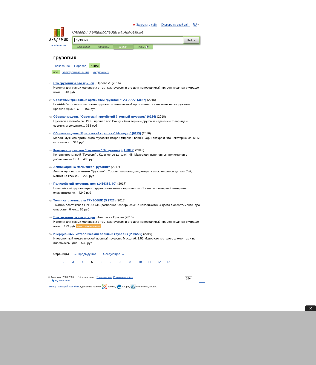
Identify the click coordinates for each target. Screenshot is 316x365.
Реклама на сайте (123, 277)
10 (140, 262)
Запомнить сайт (147, 24)
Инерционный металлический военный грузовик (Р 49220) (97, 234)
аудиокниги (101, 72)
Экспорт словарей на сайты (63, 286)
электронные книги (75, 72)
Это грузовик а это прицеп (73, 83)
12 (159, 262)
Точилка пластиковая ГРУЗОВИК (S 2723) (84, 200)
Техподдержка (104, 277)
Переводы (103, 46)
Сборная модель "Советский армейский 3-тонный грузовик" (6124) (104, 116)
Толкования (82, 46)
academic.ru (58, 45)
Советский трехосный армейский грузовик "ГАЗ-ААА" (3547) (99, 99)
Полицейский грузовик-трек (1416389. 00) (85, 183)
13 (168, 262)
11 (149, 262)
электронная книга (88, 226)
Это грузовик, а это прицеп (74, 217)
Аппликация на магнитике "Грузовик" (81, 167)
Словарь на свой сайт (175, 24)
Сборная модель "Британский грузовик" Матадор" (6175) (97, 133)
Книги (123, 46)
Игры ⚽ (143, 46)
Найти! (191, 40)
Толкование (61, 65)
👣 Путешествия (61, 280)
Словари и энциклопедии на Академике (107, 32)
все (55, 72)
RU (195, 24)
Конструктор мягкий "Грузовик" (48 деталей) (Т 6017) (93, 150)
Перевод (80, 65)
